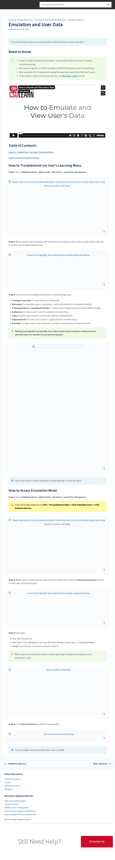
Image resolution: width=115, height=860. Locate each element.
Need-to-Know (20, 51)
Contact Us (98, 841)
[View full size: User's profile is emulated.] (57, 692)
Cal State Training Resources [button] (12, 3)
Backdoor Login (70, 76)
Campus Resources (12, 785)
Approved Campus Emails (15, 801)
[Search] (108, 5)
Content (7, 782)
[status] (57, 42)
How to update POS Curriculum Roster (20, 814)
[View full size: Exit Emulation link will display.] (57, 736)
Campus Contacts (11, 804)
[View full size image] (57, 408)
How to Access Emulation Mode (33, 490)
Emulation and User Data (36, 24)
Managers (8, 789)
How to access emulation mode (24, 157)
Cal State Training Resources (21, 20)
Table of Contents (22, 145)
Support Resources (12, 779)
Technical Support (76, 20)
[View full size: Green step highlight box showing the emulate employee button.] (57, 270)
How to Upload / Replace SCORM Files (20, 811)
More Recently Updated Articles (17, 819)
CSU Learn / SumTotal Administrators (50, 20)
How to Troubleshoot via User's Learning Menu (31, 152)
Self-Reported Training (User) (16, 807)
